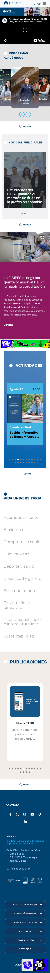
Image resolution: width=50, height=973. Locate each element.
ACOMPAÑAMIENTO (25, 913)
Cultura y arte (17, 554)
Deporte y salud (19, 566)
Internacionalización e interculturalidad (23, 621)
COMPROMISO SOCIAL (25, 922)
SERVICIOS (25, 949)
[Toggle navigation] (43, 3)
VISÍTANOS (25, 931)
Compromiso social (22, 542)
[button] (22, 213)
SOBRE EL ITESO (25, 940)
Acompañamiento (21, 517)
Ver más (8, 324)
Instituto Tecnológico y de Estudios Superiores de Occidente (25, 842)
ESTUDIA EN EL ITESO (25, 904)
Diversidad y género (23, 578)
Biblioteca (13, 529)
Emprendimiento (20, 590)
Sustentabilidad (19, 636)
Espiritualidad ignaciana (17, 605)
